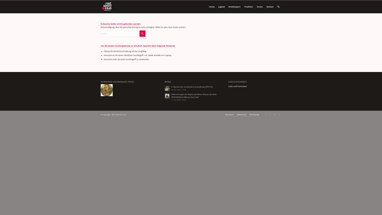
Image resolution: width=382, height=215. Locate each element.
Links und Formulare (237, 86)
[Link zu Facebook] (265, 114)
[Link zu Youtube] (274, 114)
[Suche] (278, 6)
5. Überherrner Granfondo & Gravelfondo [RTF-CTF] (192, 87)
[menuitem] (212, 6)
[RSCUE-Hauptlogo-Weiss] (107, 6)
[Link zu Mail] (279, 114)
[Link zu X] (270, 114)
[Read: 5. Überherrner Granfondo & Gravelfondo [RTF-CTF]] (167, 88)
